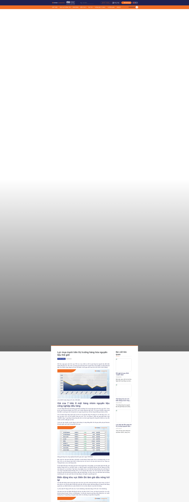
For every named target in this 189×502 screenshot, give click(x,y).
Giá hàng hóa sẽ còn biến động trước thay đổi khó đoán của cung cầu (123, 399)
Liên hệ (119, 7)
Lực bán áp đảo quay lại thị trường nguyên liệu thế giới (123, 425)
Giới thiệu (55, 7)
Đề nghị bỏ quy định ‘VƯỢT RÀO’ (122, 374)
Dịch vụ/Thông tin (65, 7)
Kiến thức (83, 7)
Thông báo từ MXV (100, 7)
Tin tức (90, 7)
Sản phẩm (75, 7)
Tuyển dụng (111, 7)
